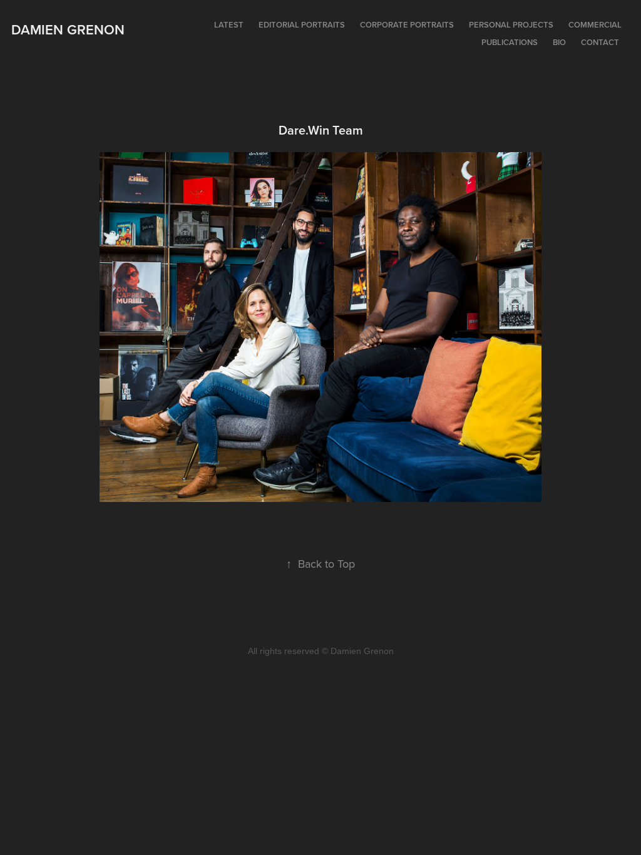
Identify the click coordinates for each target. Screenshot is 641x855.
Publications (509, 42)
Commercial (595, 25)
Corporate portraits (407, 25)
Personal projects (511, 25)
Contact (600, 42)
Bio (559, 42)
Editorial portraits (302, 25)
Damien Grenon (68, 29)
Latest (229, 25)
